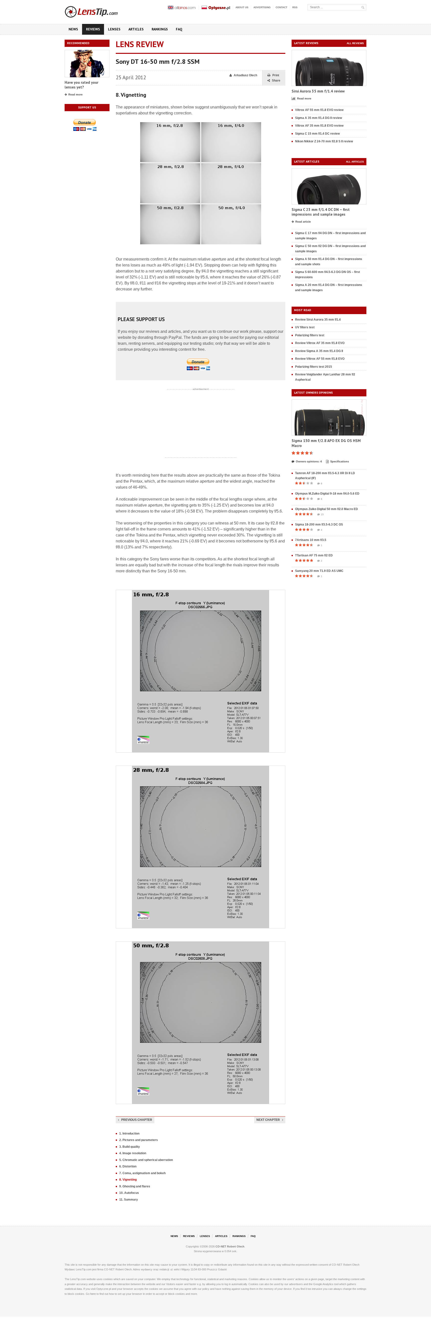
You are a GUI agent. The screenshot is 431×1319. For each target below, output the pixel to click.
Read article (303, 221)
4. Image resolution (132, 1153)
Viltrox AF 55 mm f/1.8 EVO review (319, 110)
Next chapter (268, 1120)
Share (276, 80)
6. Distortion (127, 1166)
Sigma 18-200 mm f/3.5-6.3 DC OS (319, 524)
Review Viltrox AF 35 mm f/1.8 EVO (319, 343)
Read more (75, 94)
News (73, 29)
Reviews (93, 29)
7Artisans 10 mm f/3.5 (310, 540)
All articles (355, 161)
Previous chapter (136, 1120)
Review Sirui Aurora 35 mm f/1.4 (318, 319)
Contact (281, 7)
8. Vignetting (128, 1179)
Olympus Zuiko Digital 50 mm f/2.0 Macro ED (326, 509)
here (93, 1293)
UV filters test (305, 327)
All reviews (355, 43)
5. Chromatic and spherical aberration (146, 1160)
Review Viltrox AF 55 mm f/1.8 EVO (319, 358)
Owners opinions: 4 (309, 461)
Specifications (339, 461)
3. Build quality (129, 1146)
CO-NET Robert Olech (230, 1246)
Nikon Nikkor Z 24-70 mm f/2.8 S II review (324, 141)
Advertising (262, 7)
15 (322, 514)
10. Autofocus (129, 1193)
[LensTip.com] (98, 10)
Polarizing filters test (309, 335)
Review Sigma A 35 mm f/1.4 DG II (319, 351)
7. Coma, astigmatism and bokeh (142, 1173)
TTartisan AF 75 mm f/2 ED (314, 555)
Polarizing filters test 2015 (313, 366)
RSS (295, 7)
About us (241, 7)
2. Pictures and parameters (138, 1140)
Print (275, 75)
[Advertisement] (200, 423)
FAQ (179, 29)
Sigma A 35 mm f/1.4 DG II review (318, 118)
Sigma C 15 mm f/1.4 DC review (317, 133)
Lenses (114, 29)
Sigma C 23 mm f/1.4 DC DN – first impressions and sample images (321, 212)
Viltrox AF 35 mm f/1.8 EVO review (319, 125)
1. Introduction (129, 1133)
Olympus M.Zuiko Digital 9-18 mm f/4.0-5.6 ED (327, 493)
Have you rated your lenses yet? (81, 85)
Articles (136, 29)
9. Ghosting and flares (134, 1186)
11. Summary (128, 1199)
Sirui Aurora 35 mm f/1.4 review (318, 91)
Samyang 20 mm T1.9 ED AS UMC (319, 571)
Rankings (160, 29)
